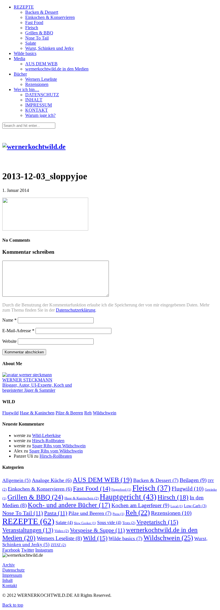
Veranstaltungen (27, 530)
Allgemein (16, 480)
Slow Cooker (85, 523)
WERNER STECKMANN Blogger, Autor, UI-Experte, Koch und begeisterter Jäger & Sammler (37, 385)
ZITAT (58, 545)
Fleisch (31, 27)
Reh (88, 412)
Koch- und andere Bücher (69, 505)
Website (9, 341)
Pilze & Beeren (69, 412)
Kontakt (9, 585)
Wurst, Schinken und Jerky (49, 48)
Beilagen (193, 480)
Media (19, 58)
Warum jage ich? (40, 115)
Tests (128, 523)
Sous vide (109, 522)
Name (9, 320)
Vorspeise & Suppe (97, 530)
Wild (95, 538)
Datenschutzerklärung (75, 310)
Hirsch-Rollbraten (48, 440)
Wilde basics (25, 53)
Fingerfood (121, 489)
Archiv (8, 564)
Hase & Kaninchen (37, 412)
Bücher (20, 74)
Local (176, 506)
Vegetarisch (157, 522)
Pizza (118, 513)
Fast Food (34, 22)
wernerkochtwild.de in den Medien (57, 68)
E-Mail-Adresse (18, 330)
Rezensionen (36, 84)
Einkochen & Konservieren (50, 17)
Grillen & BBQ (39, 32)
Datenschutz (13, 570)
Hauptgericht (128, 497)
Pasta (55, 513)
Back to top (12, 605)
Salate (30, 43)
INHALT (33, 99)
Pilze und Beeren (89, 513)
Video (61, 531)
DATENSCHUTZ (42, 94)
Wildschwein (104, 412)
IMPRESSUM (38, 105)
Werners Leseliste (41, 79)
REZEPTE (24, 7)
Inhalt (7, 580)
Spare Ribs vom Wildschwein (59, 445)
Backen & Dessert (41, 12)
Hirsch (173, 497)
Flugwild (10, 412)
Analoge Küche (52, 480)
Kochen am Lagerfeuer (140, 505)
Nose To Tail (37, 38)
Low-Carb (195, 505)
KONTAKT (36, 110)
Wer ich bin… (26, 89)
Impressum (12, 575)
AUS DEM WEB (41, 63)
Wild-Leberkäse (46, 435)
